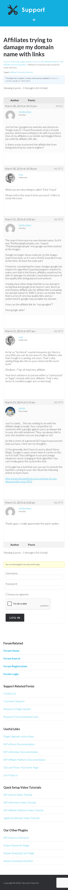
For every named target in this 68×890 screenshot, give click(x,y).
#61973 (58, 331)
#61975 (58, 502)
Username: (12, 573)
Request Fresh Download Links (21, 716)
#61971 (58, 168)
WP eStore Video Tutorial (17, 794)
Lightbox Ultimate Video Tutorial (21, 817)
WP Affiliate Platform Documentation (24, 759)
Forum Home (11, 650)
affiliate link (15, 72)
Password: (11, 583)
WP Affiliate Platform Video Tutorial (23, 810)
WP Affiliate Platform (50, 61)
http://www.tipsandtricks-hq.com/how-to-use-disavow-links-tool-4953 (31, 480)
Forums (36, 61)
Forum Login (11, 673)
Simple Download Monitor (18, 860)
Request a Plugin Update (17, 708)
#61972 (58, 219)
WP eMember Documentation (20, 751)
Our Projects (10, 775)
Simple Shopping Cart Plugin (18, 853)
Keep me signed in (18, 594)
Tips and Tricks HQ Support (34, 10)
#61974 (58, 402)
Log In (15, 617)
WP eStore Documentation (18, 744)
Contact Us (9, 693)
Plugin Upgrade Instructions (18, 736)
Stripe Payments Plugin (16, 845)
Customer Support (14, 701)
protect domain (26, 72)
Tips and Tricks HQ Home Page (20, 767)
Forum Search (11, 658)
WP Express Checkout (16, 837)
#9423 (59, 106)
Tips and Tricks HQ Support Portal (17, 61)
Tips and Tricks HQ (30, 883)
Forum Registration (15, 666)
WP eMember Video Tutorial (19, 802)
